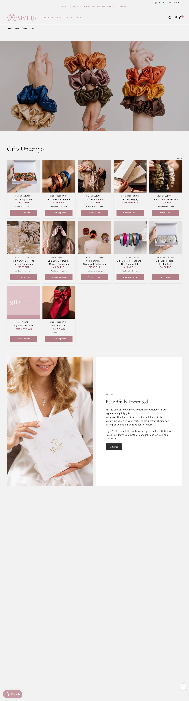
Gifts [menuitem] (67, 17)
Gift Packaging (130, 199)
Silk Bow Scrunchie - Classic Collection (59, 262)
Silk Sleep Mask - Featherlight (165, 262)
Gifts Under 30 (28, 28)
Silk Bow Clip (59, 325)
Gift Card (23, 322)
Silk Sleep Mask (23, 199)
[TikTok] (159, 2)
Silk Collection (23, 196)
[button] (114, 446)
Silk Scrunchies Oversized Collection (94, 262)
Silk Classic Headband (59, 199)
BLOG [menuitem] (79, 17)
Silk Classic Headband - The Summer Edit (130, 262)
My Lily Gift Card (23, 325)
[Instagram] (156, 2)
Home (9, 28)
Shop (17, 28)
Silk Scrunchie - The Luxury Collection (23, 262)
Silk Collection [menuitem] (51, 17)
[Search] (170, 18)
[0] (180, 18)
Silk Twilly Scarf (94, 199)
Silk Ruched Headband (165, 199)
